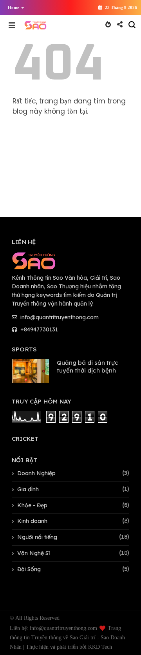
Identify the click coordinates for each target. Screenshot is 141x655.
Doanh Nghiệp (36, 473)
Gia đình (28, 489)
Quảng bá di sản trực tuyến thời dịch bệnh (87, 366)
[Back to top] (121, 636)
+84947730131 (38, 329)
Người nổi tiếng (37, 537)
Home (13, 7)
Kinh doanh (32, 521)
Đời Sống (29, 569)
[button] (14, 7)
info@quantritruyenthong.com (59, 317)
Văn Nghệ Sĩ (33, 553)
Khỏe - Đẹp (32, 505)
